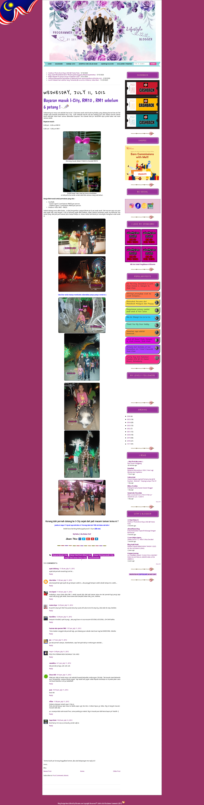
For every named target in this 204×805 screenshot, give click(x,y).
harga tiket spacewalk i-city (103, 555)
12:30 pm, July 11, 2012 (64, 617)
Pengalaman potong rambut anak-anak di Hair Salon (137, 310)
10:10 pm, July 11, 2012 (60, 690)
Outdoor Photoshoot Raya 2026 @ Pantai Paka (63, 73)
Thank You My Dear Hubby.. (138, 324)
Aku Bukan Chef (85, 534)
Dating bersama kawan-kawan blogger (140, 488)
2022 (128, 428)
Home (82, 771)
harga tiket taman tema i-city (75, 557)
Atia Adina (52, 580)
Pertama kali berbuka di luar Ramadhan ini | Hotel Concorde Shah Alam (139, 349)
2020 (128, 435)
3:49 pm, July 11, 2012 (61, 651)
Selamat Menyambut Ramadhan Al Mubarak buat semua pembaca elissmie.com (75, 78)
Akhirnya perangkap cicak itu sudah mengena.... (138, 295)
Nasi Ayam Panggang (135, 463)
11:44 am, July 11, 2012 (64, 592)
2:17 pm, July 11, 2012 (59, 640)
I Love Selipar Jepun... (135, 537)
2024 (128, 422)
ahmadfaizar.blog (134, 529)
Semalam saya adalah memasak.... (135, 332)
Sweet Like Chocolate (135, 493)
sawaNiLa (52, 663)
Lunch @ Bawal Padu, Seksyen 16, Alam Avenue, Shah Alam (139, 340)
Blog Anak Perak (133, 544)
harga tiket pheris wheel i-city (80, 555)
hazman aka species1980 (57, 628)
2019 (128, 438)
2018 (128, 441)
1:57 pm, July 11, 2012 (74, 628)
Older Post (116, 771)
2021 (128, 432)
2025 (128, 419)
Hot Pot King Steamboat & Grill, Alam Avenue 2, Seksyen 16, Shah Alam (139, 286)
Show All (158, 501)
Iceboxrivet (131, 477)
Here (67, 803)
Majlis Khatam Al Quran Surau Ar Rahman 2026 (63, 76)
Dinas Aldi (52, 675)
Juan (50, 690)
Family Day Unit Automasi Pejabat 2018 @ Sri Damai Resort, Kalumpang (137, 359)
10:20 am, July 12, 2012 (64, 720)
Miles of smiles (133, 486)
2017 (128, 444)
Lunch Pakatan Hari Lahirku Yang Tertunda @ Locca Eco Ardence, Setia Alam (73, 80)
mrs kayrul (52, 592)
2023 (128, 425)
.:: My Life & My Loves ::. (135, 461)
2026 (128, 416)
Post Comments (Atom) (60, 775)
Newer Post (47, 771)
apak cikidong (54, 568)
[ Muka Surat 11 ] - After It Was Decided (140, 539)
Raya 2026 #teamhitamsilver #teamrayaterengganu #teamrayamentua (72, 75)
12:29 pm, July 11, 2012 (65, 605)
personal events (94, 557)
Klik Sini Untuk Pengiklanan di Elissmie (142, 264)
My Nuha (76, 534)
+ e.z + (51, 651)
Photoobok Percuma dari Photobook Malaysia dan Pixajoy (140, 303)
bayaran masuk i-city (60, 555)
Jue (50, 640)
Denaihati (131, 468)
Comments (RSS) (117, 803)
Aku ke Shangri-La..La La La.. (138, 317)
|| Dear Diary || (133, 520)
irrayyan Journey (133, 553)
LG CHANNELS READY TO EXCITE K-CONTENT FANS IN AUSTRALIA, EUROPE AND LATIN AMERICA (142, 557)
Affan (51, 701)
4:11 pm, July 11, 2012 (63, 663)
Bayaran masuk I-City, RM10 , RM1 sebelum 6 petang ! (81, 103)
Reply (51, 574)
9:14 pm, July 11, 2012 (64, 675)
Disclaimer (108, 803)
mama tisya (53, 605)
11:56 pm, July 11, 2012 (61, 701)
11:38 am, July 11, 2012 (64, 580)
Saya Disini (52, 720)
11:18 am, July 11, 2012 (67, 568)
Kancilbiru (52, 617)
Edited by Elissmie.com (76, 803)
